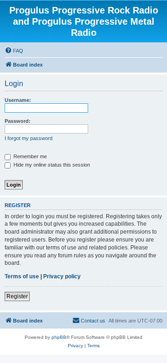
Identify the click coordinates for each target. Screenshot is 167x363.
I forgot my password (28, 138)
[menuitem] (14, 50)
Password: (18, 121)
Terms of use (22, 276)
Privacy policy (62, 276)
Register (17, 296)
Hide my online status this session (51, 165)
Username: (18, 100)
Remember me (29, 156)
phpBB (58, 337)
